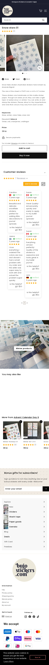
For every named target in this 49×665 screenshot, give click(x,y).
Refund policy (7, 599)
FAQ (3, 590)
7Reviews (20, 178)
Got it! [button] (37, 657)
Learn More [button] (9, 661)
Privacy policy (7, 593)
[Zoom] (39, 68)
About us (5, 602)
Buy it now (24, 155)
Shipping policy (8, 596)
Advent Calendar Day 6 (26, 417)
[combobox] (24, 20)
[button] (22, 303)
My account (6, 605)
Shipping (14, 143)
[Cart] (40, 10)
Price (4, 127)
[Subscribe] (46, 488)
